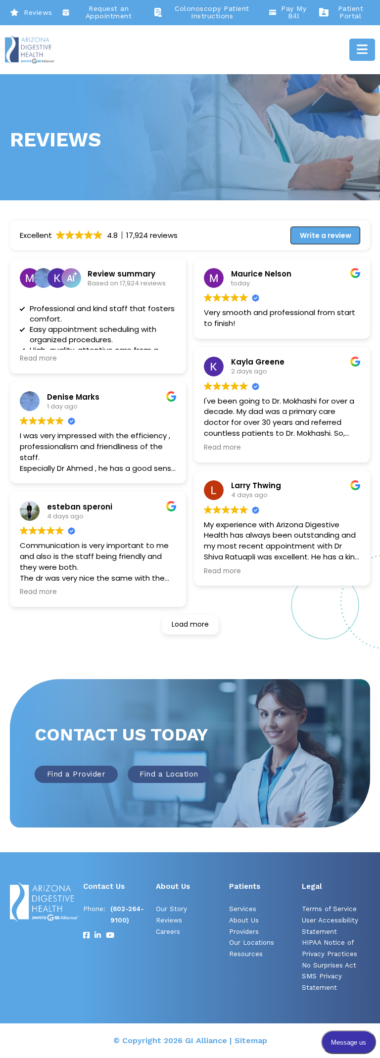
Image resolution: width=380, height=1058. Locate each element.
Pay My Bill (293, 12)
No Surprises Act (329, 965)
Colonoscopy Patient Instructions (212, 12)
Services (242, 909)
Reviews (38, 12)
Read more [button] (38, 358)
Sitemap (251, 1040)
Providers (244, 931)
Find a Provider (76, 774)
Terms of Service (329, 909)
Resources (246, 954)
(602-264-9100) (127, 914)
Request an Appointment (109, 12)
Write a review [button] (325, 235)
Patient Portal (351, 12)
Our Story (171, 909)
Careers (168, 931)
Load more (190, 624)
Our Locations (251, 942)
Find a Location (169, 774)
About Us (244, 920)
